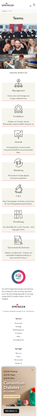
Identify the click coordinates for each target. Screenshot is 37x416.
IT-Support (18, 333)
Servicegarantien (18, 340)
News (18, 336)
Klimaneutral (18, 360)
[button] (11, 411)
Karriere (17, 363)
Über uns (18, 353)
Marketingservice (18, 330)
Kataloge (18, 326)
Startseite (4, 11)
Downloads (18, 323)
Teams (18, 356)
